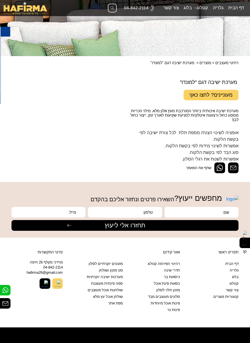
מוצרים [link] (205, 63)
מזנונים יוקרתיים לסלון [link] (106, 264)
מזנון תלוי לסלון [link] (168, 290)
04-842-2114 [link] (53, 267)
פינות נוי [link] (173, 310)
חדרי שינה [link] (172, 270)
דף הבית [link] (236, 7)
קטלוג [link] (202, 7)
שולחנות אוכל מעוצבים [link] (105, 290)
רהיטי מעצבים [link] (227, 63)
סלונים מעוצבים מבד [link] (164, 297)
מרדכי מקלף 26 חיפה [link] (46, 262)
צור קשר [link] (171, 7)
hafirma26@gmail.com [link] (45, 272)
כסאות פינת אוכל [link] (167, 283)
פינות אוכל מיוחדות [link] (165, 303)
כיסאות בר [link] (172, 277)
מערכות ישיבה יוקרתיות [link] (105, 277)
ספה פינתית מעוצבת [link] (107, 283)
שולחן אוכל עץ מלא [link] (108, 297)
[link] (139, 8)
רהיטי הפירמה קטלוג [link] (164, 264)
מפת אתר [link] (115, 303)
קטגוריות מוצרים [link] (226, 297)
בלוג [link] (188, 7)
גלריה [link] (218, 7)
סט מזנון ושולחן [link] (111, 270)
